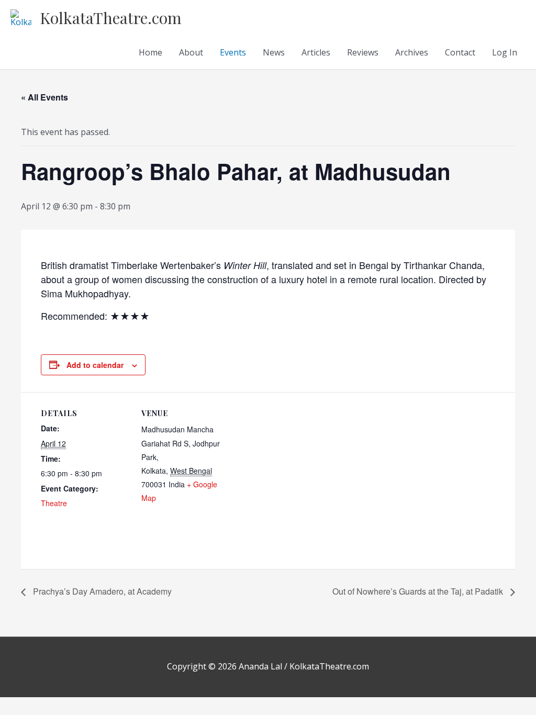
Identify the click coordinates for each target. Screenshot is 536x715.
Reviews (362, 52)
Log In (504, 52)
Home (150, 52)
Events (233, 52)
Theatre (54, 503)
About (191, 52)
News (274, 52)
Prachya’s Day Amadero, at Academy (101, 591)
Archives (411, 52)
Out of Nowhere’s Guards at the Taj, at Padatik (418, 591)
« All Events (44, 97)
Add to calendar (95, 365)
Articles (316, 52)
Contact (460, 52)
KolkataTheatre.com (111, 17)
